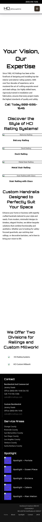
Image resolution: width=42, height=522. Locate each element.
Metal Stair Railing (21, 167)
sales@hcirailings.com (13, 397)
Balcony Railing (21, 140)
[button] (37, 8)
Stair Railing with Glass (21, 181)
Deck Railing (21, 154)
